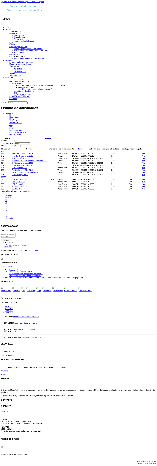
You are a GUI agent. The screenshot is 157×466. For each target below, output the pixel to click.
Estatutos (12, 45)
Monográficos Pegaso (26, 87)
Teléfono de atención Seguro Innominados (25, 276)
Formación (9, 77)
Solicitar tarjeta (6, 266)
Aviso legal (140, 461)
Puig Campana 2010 (19, 168)
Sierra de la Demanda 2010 (22, 154)
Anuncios (4, 371)
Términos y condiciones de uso (147, 463)
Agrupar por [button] (9, 113)
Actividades (9, 60)
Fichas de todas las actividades (21, 62)
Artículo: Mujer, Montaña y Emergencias (29, 58)
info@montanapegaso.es (10, 414)
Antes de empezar (16, 79)
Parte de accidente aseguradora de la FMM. (26, 274)
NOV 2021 (9, 311)
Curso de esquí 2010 (20, 175)
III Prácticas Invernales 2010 (22, 163)
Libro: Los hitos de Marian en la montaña (37, 89)
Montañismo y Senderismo (24, 91)
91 (6, 212)
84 (6, 199)
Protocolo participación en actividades (28, 49)
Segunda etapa (19, 37)
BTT (15, 93)
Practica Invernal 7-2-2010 (22, 165)
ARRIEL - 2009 (17, 184)
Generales (18, 83)
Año (10, 125)
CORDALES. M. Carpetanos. (24, 329)
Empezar (8, 195)
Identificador (14, 117)
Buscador (13, 99)
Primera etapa (19, 35)
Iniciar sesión (6, 240)
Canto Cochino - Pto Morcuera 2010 (25, 172)
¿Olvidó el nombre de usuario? (17, 245)
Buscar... (4, 102)
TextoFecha (13, 121)
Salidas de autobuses (17, 52)
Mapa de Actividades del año (20, 64)
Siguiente (9, 218)
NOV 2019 (9, 313)
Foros (3, 374)
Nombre (12, 119)
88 (6, 206)
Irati (14, 331)
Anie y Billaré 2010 (19, 158)
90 (6, 210)
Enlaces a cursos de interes (19, 97)
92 (6, 214)
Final (11, 128)
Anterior (8, 197)
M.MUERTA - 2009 (19, 179)
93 (6, 216)
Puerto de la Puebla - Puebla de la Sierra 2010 (29, 161)
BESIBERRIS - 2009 (19, 189)
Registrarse (7, 247)
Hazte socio (13, 54)
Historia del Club (15, 33)
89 (6, 208)
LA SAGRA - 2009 (18, 182)
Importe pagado (15, 134)
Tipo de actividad (15, 123)
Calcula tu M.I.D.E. (8, 352)
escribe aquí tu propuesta (83, 396)
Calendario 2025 (20, 70)
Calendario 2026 (20, 72)
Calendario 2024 (20, 68)
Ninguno (12, 115)
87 (6, 205)
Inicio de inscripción (16, 130)
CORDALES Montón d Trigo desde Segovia (29, 337)
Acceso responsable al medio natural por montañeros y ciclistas (42, 85)
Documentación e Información (20, 81)
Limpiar (48, 138)
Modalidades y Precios (13, 270)
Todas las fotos (15, 76)
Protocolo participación (18, 47)
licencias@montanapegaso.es (71, 278)
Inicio (7, 27)
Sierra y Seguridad (8, 355)
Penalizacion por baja (17, 132)
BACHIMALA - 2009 (19, 186)
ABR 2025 (9, 307)
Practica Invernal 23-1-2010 (22, 170)
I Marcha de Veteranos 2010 (22, 156)
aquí (36, 250)
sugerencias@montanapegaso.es (13, 415)
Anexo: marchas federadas (24, 41)
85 (6, 201)
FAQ (11, 43)
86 (6, 203)
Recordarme (8, 242)
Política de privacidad (150, 461)
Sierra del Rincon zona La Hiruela (26, 317)
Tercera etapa (19, 39)
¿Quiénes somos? (16, 31)
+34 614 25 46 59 (7, 408)
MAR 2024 (9, 309)
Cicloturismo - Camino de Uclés (25, 323)
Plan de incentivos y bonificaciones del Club (30, 51)
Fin (6, 220)
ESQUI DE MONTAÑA (22, 95)
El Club (8, 29)
